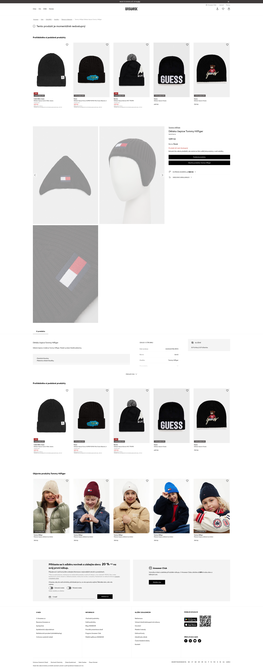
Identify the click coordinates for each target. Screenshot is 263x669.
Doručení (138, 626)
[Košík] (229, 9)
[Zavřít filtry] (228, 1)
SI (217, 662)
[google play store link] (190, 619)
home (51, 9)
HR (202, 662)
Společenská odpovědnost (45, 629)
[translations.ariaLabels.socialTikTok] (199, 641)
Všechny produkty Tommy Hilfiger (199, 163)
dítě (45, 9)
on (40, 9)
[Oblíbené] (223, 9)
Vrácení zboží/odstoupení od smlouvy (147, 622)
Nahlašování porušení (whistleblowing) (49, 633)
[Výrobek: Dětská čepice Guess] (212, 70)
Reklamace (138, 618)
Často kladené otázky (142, 641)
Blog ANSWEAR (90, 626)
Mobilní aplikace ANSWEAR (94, 637)
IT (208, 662)
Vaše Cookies (82, 662)
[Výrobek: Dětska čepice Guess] (171, 70)
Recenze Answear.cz (43, 622)
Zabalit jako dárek (141, 637)
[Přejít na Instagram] (190, 641)
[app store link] (190, 624)
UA (223, 662)
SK (220, 662)
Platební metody (140, 629)
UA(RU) (228, 662)
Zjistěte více (157, 582)
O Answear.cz (41, 618)
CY (192, 662)
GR (199, 662)
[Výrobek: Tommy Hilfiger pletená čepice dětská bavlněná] (51, 506)
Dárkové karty (140, 633)
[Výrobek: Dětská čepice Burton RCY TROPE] (131, 70)
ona (34, 9)
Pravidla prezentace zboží (94, 629)
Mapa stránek (93, 662)
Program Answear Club (93, 633)
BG (189, 662)
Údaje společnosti (70, 662)
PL (211, 662)
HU (205, 662)
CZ (195, 662)
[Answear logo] (131, 9)
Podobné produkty (199, 157)
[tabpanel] (131, 355)
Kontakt (137, 644)
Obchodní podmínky (92, 618)
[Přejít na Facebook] (185, 641)
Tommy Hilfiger (174, 127)
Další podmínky (90, 622)
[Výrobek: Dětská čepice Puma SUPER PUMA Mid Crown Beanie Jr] (91, 70)
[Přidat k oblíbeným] (67, 44)
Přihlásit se (104, 596)
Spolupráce (40, 626)
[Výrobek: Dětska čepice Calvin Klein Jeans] (51, 70)
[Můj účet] (217, 9)
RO (214, 662)
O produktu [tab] (40, 331)
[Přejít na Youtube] (195, 641)
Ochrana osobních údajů (44, 637)
